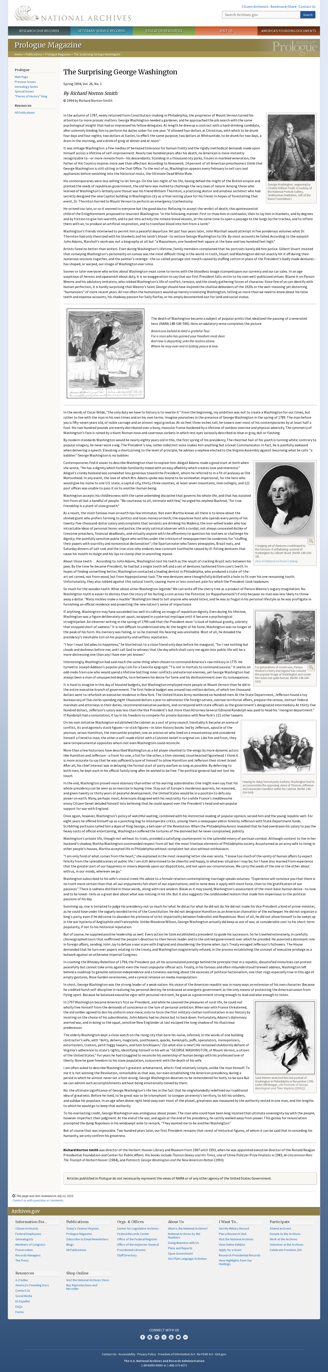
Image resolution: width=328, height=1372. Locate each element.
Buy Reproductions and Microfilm (81, 1287)
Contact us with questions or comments (37, 1200)
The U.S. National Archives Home (73, 13)
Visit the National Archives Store (87, 1280)
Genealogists (24, 1239)
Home (19, 54)
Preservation (24, 1250)
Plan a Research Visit (232, 1234)
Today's (82, 1228)
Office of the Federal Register (137, 1239)
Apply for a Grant (230, 1250)
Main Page (21, 77)
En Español (22, 1301)
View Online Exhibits (232, 1245)
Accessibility (126, 1354)
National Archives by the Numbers (184, 1235)
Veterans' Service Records (101, 31)
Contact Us (307, 6)
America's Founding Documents (289, 31)
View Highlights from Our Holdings (235, 1262)
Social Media (23, 1296)
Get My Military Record (234, 1228)
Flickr (185, 1337)
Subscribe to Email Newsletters (87, 1239)
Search (308, 15)
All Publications (25, 113)
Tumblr (164, 1337)
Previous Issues (25, 82)
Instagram (157, 1337)
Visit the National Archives (236, 1239)
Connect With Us (164, 1330)
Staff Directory (127, 1255)
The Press (22, 1260)
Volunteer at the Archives (286, 1245)
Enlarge (311, 541)
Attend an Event (280, 1228)
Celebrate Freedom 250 (285, 1250)
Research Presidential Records (239, 1255)
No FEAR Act (205, 1354)
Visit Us (226, 31)
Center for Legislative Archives (138, 1228)
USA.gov (220, 1354)
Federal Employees (28, 1234)
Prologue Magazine (58, 54)
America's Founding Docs (32, 1285)
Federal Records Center (133, 1234)
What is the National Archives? (188, 1228)
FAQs (18, 1307)
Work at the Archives (283, 1239)
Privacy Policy (146, 1354)
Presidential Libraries (131, 1250)
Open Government (180, 1253)
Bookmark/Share (283, 6)
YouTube (171, 1337)
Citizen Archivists (255, 6)
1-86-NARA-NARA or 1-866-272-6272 (164, 1365)
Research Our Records (39, 31)
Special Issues (24, 91)
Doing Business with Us (183, 1243)
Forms (19, 1312)
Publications (34, 54)
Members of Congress (30, 1245)
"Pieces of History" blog (31, 96)
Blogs (70, 1245)
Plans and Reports (180, 1248)
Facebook (142, 1337)
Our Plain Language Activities (187, 1259)
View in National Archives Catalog (276, 561)
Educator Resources (164, 31)
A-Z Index (21, 1280)
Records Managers (28, 1255)
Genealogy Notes (26, 87)
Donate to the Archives (285, 1234)
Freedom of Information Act (176, 1354)
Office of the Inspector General (138, 1245)
